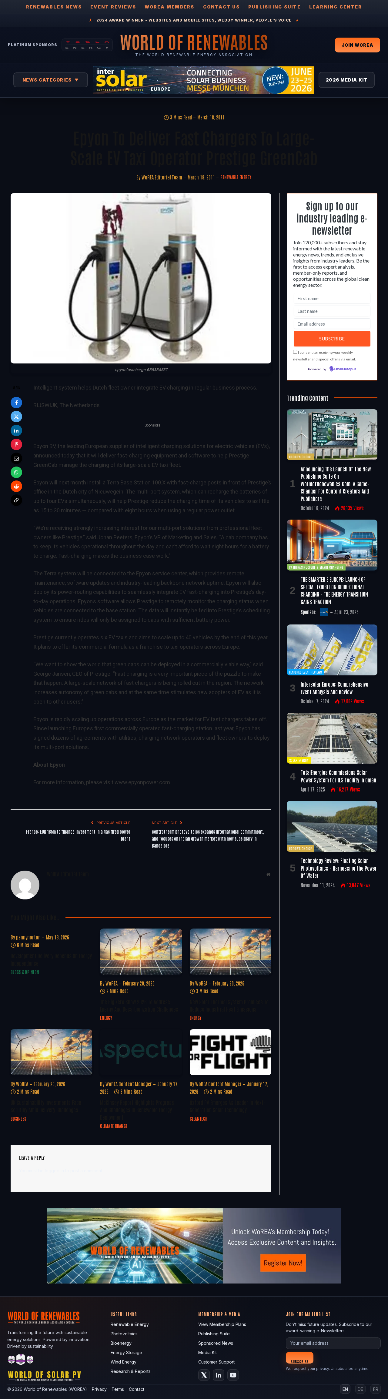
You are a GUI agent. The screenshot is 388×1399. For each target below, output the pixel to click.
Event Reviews (113, 6)
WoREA (111, 983)
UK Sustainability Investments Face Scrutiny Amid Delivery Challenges (46, 1106)
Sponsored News (215, 1343)
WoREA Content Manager (128, 1084)
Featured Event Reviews (305, 672)
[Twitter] (16, 416)
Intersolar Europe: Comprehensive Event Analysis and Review (334, 687)
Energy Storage (126, 1352)
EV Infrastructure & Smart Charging (316, 567)
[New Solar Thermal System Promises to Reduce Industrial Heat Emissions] (230, 951)
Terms (118, 1389)
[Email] (16, 458)
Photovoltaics (124, 1333)
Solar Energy (299, 760)
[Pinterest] (16, 444)
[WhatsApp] (16, 472)
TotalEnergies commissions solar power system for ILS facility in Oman (338, 775)
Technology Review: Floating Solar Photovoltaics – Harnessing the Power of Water (339, 868)
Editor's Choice (300, 456)
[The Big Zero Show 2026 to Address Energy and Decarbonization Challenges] (141, 951)
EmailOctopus (345, 369)
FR (375, 1389)
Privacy (99, 1389)
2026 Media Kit (346, 79)
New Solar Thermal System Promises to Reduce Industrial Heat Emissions (229, 1005)
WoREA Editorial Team (162, 177)
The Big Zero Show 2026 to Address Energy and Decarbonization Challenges (139, 1005)
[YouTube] (233, 1375)
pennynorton (28, 937)
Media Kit (207, 1352)
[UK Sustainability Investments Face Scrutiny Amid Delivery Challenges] (51, 1052)
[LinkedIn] (16, 430)
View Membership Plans (222, 1324)
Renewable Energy (235, 177)
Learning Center (335, 6)
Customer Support (216, 1361)
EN (345, 1389)
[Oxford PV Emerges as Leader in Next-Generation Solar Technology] (230, 1052)
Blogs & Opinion (25, 972)
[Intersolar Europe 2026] (203, 80)
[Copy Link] (16, 500)
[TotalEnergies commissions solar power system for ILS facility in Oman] (332, 738)
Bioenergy (121, 1343)
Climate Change (113, 1126)
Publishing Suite (274, 6)
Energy (106, 1017)
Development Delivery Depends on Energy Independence (51, 959)
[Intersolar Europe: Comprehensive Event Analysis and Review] (332, 649)
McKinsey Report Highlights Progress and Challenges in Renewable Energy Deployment (137, 1110)
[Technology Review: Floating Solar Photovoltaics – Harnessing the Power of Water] (332, 826)
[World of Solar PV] (44, 1377)
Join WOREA (357, 45)
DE (360, 1389)
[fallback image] (194, 1246)
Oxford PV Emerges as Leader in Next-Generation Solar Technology (227, 1106)
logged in (54, 1170)
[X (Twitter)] (204, 1375)
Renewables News (54, 6)
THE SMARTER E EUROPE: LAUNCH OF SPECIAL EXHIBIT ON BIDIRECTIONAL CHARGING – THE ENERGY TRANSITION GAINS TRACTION (334, 590)
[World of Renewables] (21, 1360)
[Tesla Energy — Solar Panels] (87, 44)
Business (18, 1118)
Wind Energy (123, 1361)
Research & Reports (131, 1371)
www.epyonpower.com (142, 782)
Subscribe (300, 1361)
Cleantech (199, 1118)
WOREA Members (169, 6)
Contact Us (221, 6)
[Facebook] (16, 402)
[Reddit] (16, 486)
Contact (136, 1389)
